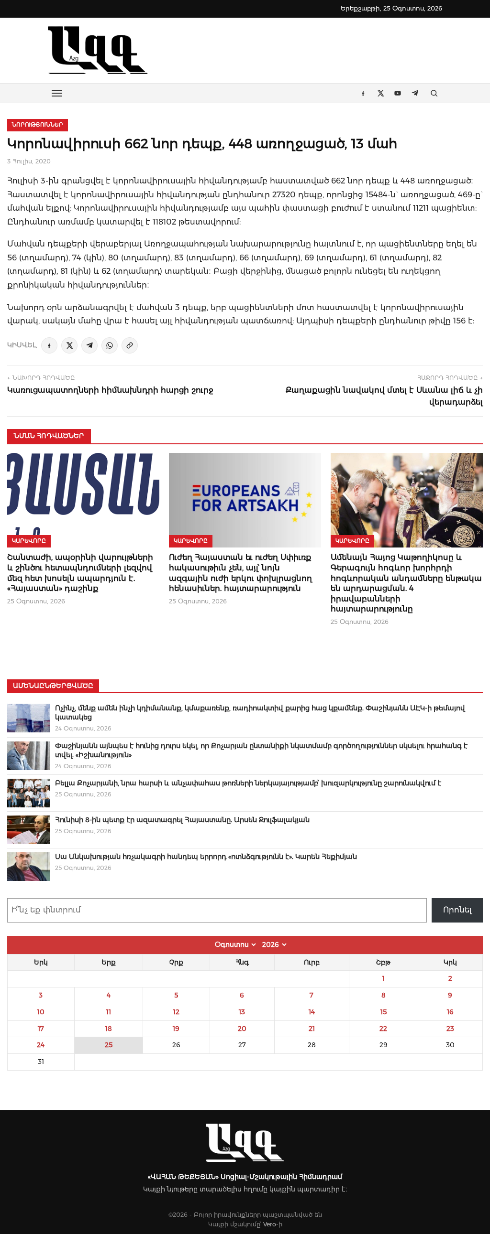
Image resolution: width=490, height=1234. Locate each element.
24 (41, 1045)
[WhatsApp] (109, 345)
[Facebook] (49, 345)
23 (450, 1028)
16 (450, 1012)
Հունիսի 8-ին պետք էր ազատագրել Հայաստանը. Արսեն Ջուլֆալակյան (182, 820)
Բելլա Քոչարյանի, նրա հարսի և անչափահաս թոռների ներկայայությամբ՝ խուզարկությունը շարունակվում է (248, 783)
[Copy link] (130, 345)
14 (312, 1012)
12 (176, 1012)
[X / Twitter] (69, 345)
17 (41, 1028)
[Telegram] (89, 345)
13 (242, 1012)
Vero (269, 1224)
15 (383, 1012)
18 (108, 1028)
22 (383, 1028)
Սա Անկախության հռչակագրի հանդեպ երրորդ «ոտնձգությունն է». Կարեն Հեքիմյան (206, 856)
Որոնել (457, 909)
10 (41, 1012)
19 (176, 1028)
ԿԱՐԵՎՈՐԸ (29, 540)
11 (108, 1012)
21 (312, 1028)
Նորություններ (37, 124)
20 (242, 1028)
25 (108, 1045)
